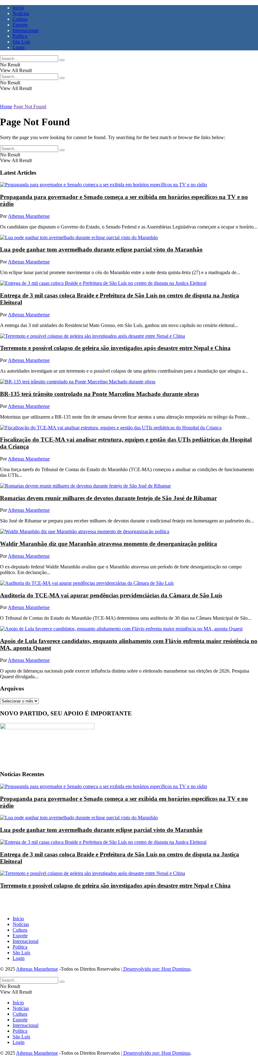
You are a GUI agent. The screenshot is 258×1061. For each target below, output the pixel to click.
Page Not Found (30, 106)
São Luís (21, 41)
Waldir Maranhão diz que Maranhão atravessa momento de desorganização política (108, 543)
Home (6, 106)
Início (18, 7)
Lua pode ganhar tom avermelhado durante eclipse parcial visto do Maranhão (101, 249)
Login (19, 47)
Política (20, 36)
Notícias (21, 13)
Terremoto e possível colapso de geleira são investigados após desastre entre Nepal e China (115, 348)
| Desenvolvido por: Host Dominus (155, 969)
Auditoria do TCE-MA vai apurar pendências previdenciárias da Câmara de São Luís (111, 595)
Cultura (20, 19)
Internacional (25, 30)
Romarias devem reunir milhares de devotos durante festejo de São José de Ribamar (108, 498)
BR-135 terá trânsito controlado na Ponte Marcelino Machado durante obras (99, 394)
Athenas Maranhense (29, 216)
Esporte (20, 24)
